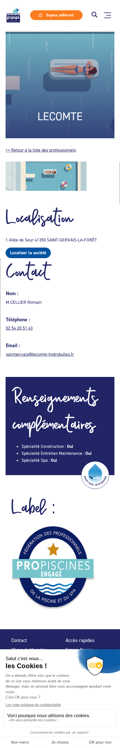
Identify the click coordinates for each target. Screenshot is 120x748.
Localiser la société (28, 253)
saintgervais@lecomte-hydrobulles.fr (40, 354)
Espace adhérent (59, 15)
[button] (94, 15)
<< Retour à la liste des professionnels (41, 150)
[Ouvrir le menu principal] (107, 15)
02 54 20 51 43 (19, 328)
